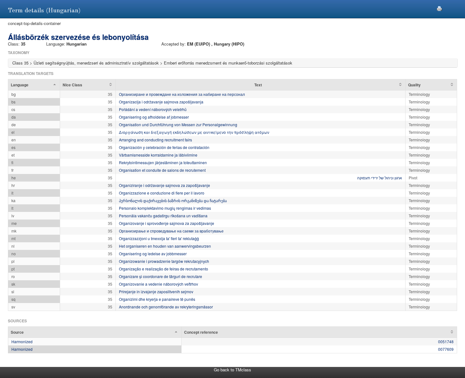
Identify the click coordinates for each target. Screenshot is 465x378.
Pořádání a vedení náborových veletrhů (153, 109)
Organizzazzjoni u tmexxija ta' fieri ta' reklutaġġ (159, 238)
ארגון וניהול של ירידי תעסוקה (379, 177)
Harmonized (22, 341)
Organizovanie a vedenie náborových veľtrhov (158, 284)
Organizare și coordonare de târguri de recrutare (160, 276)
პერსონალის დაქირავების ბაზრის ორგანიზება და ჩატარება (173, 200)
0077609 (446, 349)
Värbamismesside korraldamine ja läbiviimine (158, 155)
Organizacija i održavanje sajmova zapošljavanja (161, 101)
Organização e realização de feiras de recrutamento (163, 268)
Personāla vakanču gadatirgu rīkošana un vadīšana (163, 215)
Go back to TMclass (232, 370)
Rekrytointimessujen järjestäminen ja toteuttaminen (163, 162)
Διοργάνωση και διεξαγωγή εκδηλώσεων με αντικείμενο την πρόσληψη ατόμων (194, 132)
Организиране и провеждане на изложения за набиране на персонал (182, 94)
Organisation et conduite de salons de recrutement (162, 170)
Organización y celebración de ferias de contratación (164, 147)
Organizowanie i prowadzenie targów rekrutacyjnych (164, 261)
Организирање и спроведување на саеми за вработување (171, 230)
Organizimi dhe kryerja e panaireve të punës (157, 299)
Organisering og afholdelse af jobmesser (154, 117)
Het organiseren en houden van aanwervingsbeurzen (165, 246)
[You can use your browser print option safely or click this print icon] (439, 8)
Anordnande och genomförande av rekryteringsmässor (166, 306)
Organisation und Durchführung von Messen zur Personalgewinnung (178, 124)
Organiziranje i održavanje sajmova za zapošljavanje (164, 185)
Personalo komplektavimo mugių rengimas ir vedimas (165, 208)
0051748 (446, 341)
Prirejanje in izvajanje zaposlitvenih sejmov (156, 291)
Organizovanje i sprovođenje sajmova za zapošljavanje (166, 223)
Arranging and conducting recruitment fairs (155, 139)
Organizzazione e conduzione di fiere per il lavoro (161, 192)
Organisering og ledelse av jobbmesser (153, 253)
